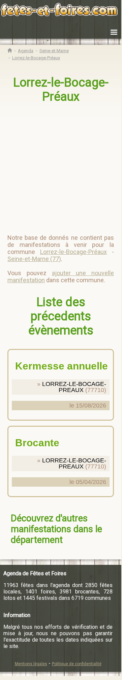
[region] (61, 166)
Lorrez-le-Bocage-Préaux (61, 89)
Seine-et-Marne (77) (34, 258)
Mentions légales (31, 663)
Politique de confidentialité (76, 663)
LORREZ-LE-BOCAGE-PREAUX (74, 387)
